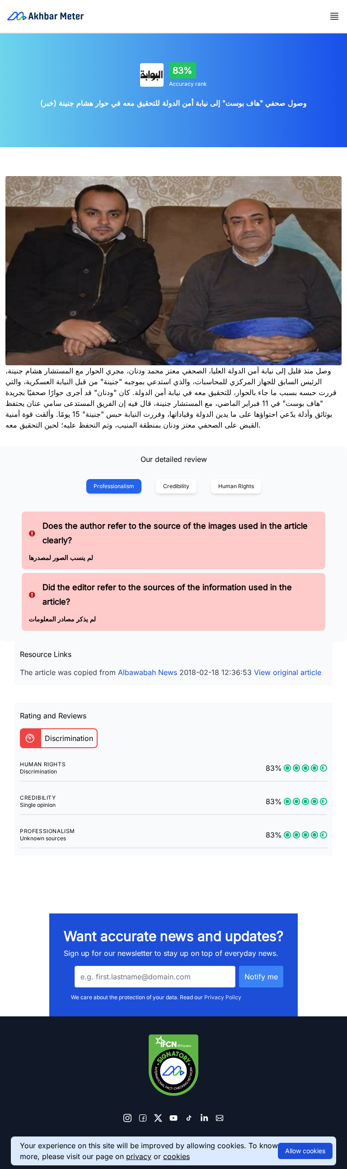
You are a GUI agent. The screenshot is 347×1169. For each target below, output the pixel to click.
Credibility (176, 486)
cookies (176, 1156)
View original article (287, 672)
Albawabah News (147, 672)
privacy (138, 1156)
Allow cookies (305, 1151)
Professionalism (114, 486)
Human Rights (236, 486)
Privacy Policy (222, 997)
